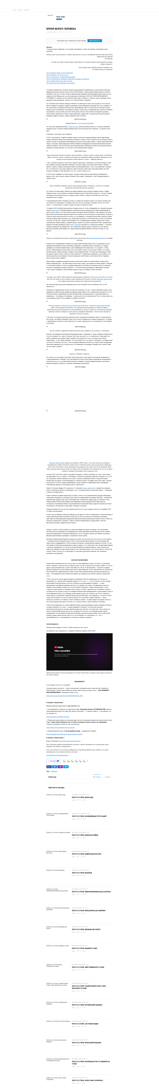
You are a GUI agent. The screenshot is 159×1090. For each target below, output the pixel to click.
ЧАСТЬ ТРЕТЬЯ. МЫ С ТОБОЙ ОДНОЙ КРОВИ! (60, 77)
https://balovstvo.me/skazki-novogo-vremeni (60, 727)
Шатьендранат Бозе (103, 305)
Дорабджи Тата (52, 277)
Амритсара (54, 210)
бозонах (85, 305)
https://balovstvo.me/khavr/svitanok (57, 717)
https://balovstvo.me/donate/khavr (57, 755)
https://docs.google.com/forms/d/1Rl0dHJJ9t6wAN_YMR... (64, 696)
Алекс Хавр (26, 10)
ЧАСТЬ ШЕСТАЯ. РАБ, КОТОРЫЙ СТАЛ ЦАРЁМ (60, 83)
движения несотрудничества (96, 238)
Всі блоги (20, 10)
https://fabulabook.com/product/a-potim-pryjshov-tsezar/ (64, 734)
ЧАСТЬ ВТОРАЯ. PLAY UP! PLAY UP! (57, 75)
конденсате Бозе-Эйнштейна (70, 305)
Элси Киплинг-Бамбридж (85, 123)
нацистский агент (88, 488)
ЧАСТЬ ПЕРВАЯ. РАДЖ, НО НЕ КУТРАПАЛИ (59, 73)
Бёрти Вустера (58, 361)
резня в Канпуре (75, 225)
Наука (73, 800)
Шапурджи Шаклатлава (104, 279)
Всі (87, 761)
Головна (14, 10)
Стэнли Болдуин (73, 127)
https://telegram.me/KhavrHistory (69, 741)
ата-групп (95, 277)
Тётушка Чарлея (55, 463)
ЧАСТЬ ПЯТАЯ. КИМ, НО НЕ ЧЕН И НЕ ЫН (59, 81)
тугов (48, 576)
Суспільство (54, 771)
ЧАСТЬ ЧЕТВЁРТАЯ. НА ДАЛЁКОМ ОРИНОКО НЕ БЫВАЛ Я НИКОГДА (67, 79)
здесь (76, 692)
